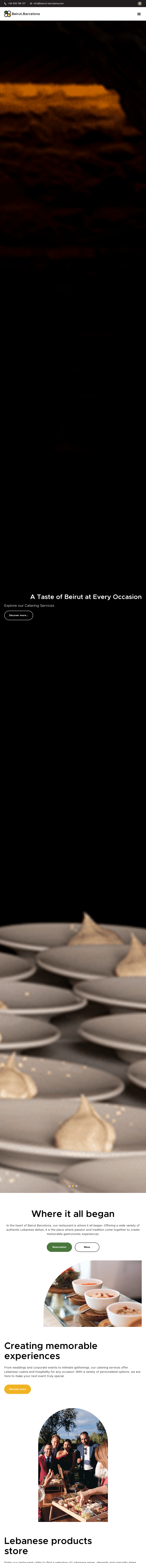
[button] (139, 14)
